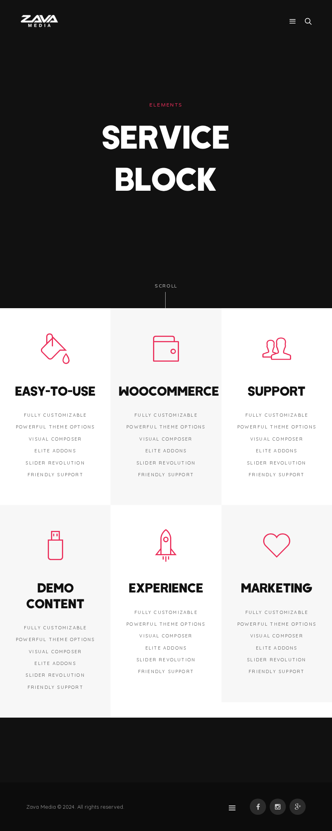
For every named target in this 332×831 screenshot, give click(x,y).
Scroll (166, 286)
